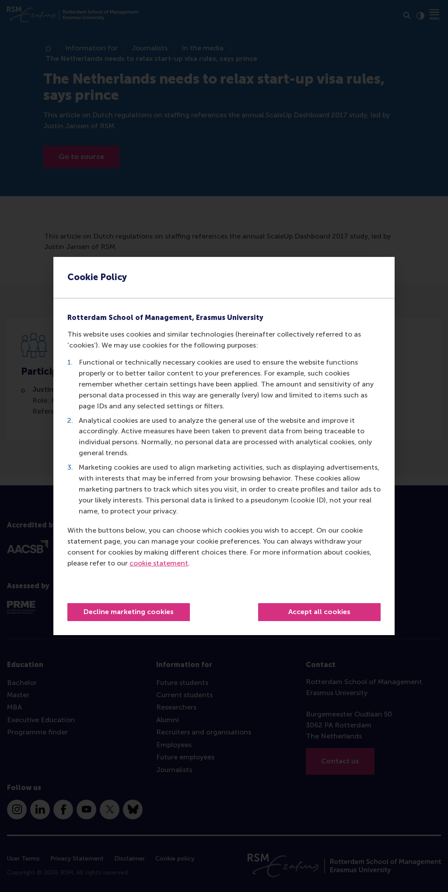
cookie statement (159, 563)
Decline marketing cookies (129, 612)
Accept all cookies (319, 612)
